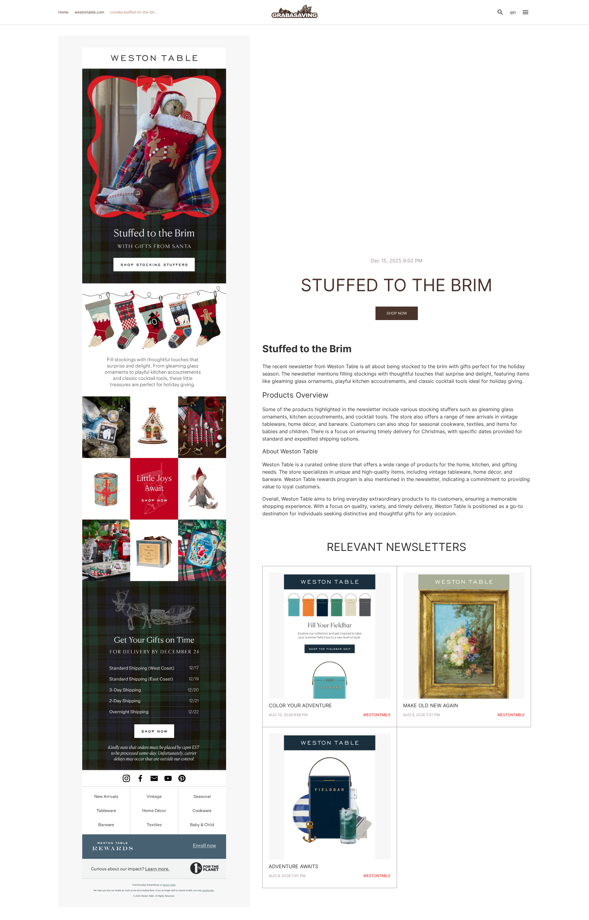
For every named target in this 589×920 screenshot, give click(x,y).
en (513, 12)
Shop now (397, 313)
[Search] (500, 12)
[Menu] (525, 12)
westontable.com (89, 12)
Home (63, 12)
